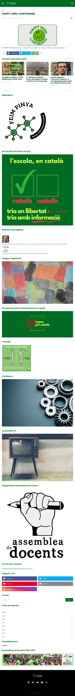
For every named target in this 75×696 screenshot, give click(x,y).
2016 (37, 626)
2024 (37, 619)
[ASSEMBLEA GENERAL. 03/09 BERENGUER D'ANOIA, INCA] (13, 68)
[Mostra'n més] (41, 53)
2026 (37, 612)
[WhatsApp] (33, 53)
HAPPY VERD (8, 48)
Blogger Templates (35, 692)
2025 (37, 616)
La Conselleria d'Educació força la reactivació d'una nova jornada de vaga (25, 253)
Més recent (6, 90)
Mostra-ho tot (68, 59)
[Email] (37, 53)
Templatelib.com (48, 692)
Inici (3, 10)
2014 (37, 633)
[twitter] (33, 682)
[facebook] (28, 682)
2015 (37, 629)
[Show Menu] (2, 3)
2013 (37, 636)
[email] (42, 682)
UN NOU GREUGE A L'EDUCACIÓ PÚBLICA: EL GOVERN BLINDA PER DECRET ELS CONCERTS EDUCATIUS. (61, 80)
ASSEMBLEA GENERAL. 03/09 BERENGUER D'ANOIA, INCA (12, 78)
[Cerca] (72, 3)
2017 (37, 623)
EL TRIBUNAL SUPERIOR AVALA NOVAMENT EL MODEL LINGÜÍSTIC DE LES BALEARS (37, 79)
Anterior (69, 90)
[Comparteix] (71, 18)
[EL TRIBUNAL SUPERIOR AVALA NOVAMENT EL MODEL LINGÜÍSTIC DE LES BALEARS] (37, 68)
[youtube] (37, 682)
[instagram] (46, 682)
